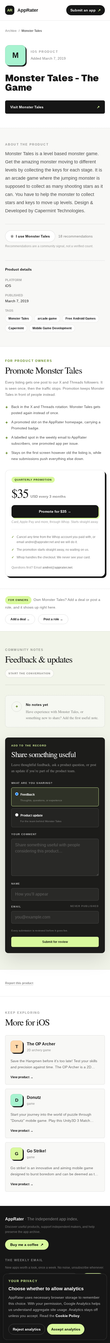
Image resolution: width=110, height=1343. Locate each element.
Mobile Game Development (52, 328)
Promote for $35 (55, 511)
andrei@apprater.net (57, 567)
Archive (11, 31)
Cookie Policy (68, 1316)
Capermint (16, 328)
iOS (8, 286)
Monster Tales (18, 318)
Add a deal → (20, 619)
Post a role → (53, 619)
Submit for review (55, 942)
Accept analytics (65, 1329)
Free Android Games (80, 318)
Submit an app (85, 10)
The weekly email (24, 1260)
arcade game (47, 318)
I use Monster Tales (30, 236)
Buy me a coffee (26, 1245)
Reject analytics (27, 1329)
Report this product (19, 983)
